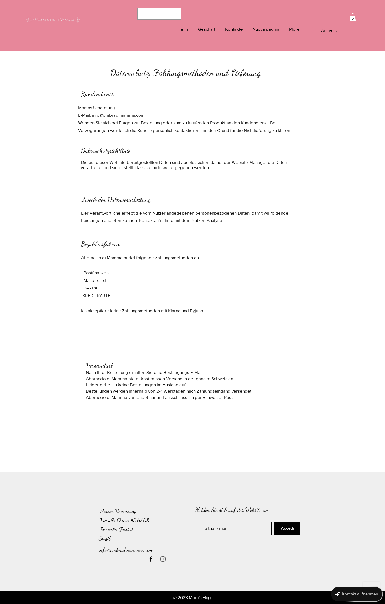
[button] (352, 17)
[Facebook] (150, 559)
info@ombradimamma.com (118, 115)
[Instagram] (163, 559)
